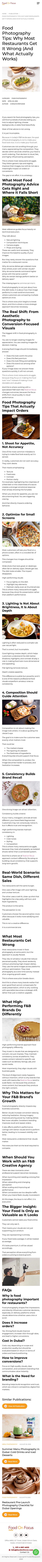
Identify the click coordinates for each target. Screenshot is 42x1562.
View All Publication (16, 1406)
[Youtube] (26, 1535)
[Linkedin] (21, 1535)
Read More (12, 1461)
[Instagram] (16, 1535)
